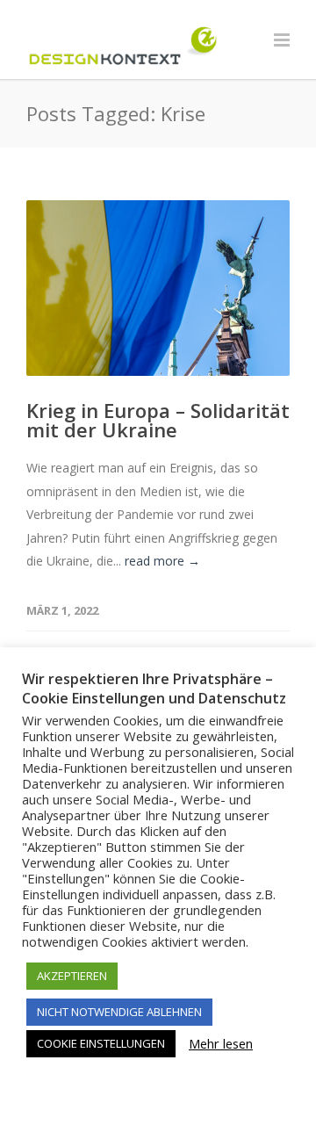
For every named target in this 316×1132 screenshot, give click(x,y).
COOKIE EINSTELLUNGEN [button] (101, 1043)
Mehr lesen (221, 1043)
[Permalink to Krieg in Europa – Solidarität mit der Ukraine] (158, 288)
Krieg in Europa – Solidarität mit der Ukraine (158, 420)
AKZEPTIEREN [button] (72, 976)
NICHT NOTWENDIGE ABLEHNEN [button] (119, 1012)
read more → (162, 560)
